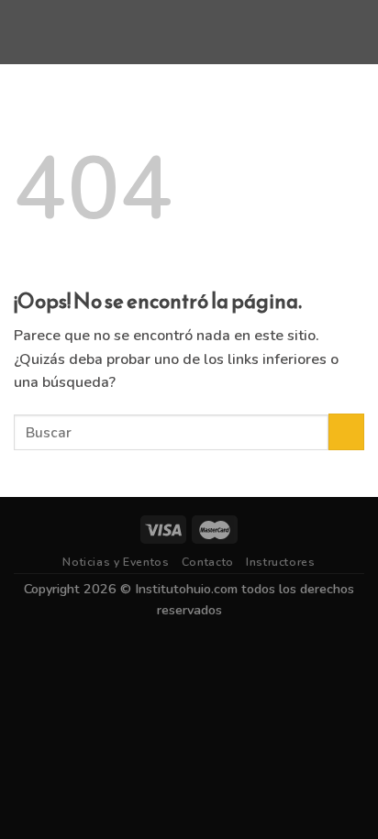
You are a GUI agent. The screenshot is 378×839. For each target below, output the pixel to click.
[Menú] (25, 31)
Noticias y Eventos (115, 562)
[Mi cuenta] (355, 32)
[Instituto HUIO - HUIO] (189, 32)
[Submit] (346, 431)
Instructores (280, 562)
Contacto (208, 562)
